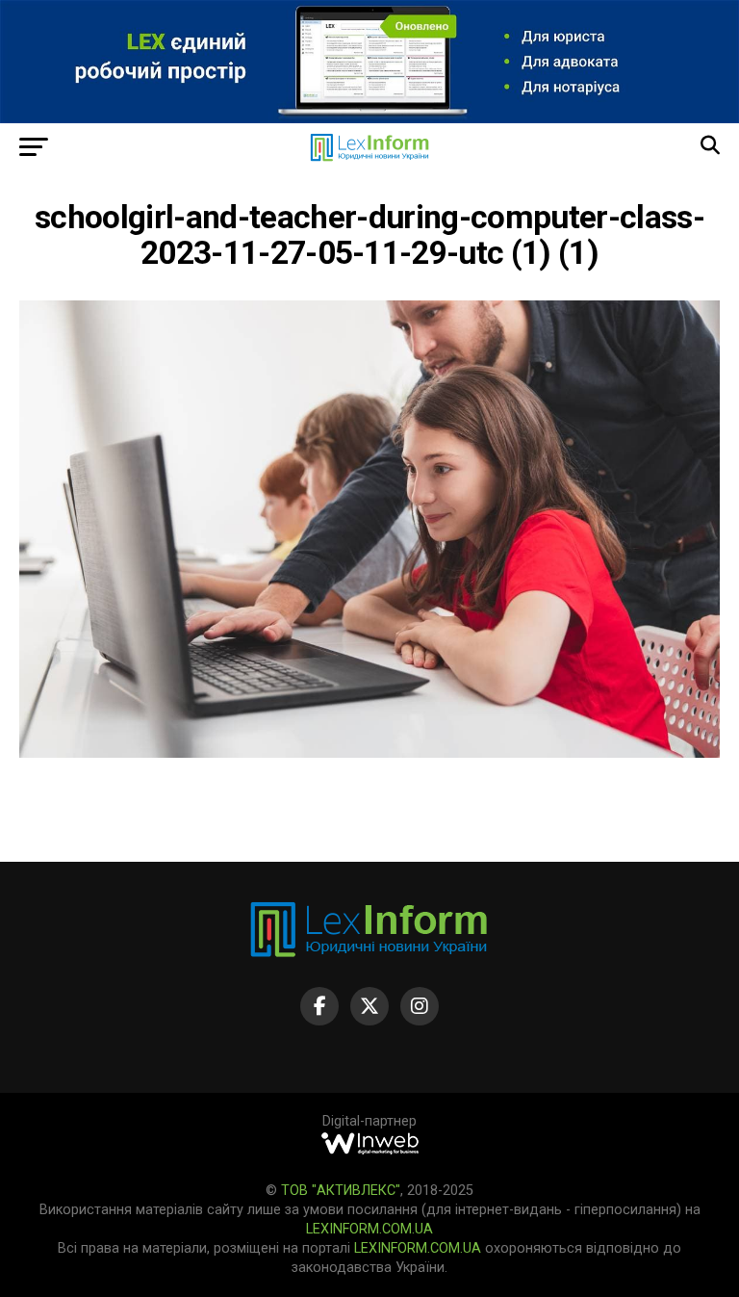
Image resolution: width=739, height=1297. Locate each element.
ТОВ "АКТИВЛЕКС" (340, 1190)
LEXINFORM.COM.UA (369, 1229)
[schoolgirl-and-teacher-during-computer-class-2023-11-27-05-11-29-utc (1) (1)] (369, 752)
